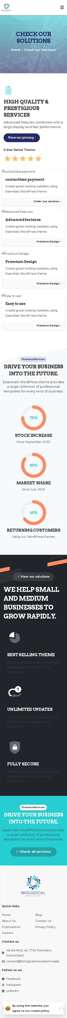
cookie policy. (40, 1010)
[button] (62, 7)
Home (16, 50)
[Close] (60, 1008)
